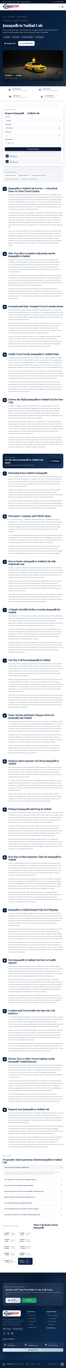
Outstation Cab (32, 1327)
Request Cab (11, 43)
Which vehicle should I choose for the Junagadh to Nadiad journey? (24, 1191)
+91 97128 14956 (59, 1)
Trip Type (7, 117)
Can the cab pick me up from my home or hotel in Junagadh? (21, 1209)
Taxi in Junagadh (11, 16)
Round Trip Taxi (32, 1318)
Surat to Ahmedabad (53, 1315)
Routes (38, 1364)
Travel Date (8, 124)
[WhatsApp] (4, 1333)
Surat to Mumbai (52, 1321)
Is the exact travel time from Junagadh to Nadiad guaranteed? (22, 1214)
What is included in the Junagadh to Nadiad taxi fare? (19, 1197)
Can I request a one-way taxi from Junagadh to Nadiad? (20, 1179)
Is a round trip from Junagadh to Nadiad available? (19, 1185)
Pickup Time (8, 132)
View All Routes (50, 1328)
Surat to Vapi (51, 1324)
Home (4, 16)
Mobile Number (9, 139)
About (27, 1364)
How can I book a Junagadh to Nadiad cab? (16, 1167)
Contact (33, 1364)
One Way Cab (32, 1315)
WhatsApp (55, 461)
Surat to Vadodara (52, 1318)
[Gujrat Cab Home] (12, 1313)
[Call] (8, 1333)
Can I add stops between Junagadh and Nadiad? (18, 1203)
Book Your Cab (34, 1350)
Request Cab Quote (34, 149)
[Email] (12, 1333)
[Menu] (62, 7)
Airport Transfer (32, 1321)
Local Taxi (31, 1324)
